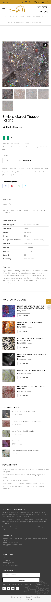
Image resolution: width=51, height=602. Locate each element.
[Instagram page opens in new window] (26, 2)
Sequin (36, 168)
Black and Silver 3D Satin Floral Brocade (31, 355)
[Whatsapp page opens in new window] (29, 2)
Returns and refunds (9, 558)
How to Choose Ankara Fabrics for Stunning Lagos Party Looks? (23, 475)
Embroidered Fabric (27, 168)
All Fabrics (6, 560)
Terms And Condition (10, 565)
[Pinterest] (12, 186)
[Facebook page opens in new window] (18, 2)
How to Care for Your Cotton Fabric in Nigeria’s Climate (23, 483)
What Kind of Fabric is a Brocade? (15, 480)
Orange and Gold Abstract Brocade (30, 323)
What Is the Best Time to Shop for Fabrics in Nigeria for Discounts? (23, 487)
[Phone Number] (7, 2)
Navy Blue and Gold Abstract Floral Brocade (31, 339)
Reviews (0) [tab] (6, 204)
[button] (37, 2)
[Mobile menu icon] (3, 9)
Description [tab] (6, 199)
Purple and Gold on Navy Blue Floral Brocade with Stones (31, 307)
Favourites (40, 2)
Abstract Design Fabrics (14, 172)
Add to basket (24, 160)
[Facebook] (5, 186)
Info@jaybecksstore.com (12, 545)
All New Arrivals (15, 168)
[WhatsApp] (19, 186)
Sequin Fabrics (17, 174)
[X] (26, 186)
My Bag (46, 12)
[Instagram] (4, 588)
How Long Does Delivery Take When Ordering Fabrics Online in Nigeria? (25, 470)
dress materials (28, 172)
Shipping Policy (7, 563)
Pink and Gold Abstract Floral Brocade (31, 388)
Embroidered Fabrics (41, 172)
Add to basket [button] (24, 315)
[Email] (3, 2)
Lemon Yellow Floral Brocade (31, 370)
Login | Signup (42, 7)
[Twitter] (8, 588)
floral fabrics (7, 174)
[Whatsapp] (17, 588)
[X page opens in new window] (22, 2)
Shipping (5, 143)
